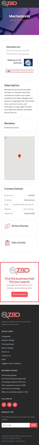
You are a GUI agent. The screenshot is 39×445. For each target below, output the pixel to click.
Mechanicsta (13, 46)
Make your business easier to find (15, 392)
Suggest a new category (11, 363)
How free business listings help (14, 378)
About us (5, 352)
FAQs (4, 359)
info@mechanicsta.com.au (23, 204)
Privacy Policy (20, 441)
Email (6, 204)
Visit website (28, 209)
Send (33, 425)
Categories (6, 336)
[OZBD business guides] (9, 404)
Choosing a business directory (14, 382)
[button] (19, 156)
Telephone (8, 213)
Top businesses (8, 344)
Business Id (8, 195)
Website (7, 209)
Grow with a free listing (11, 388)
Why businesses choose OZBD (14, 385)
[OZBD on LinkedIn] (15, 404)
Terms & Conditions (8, 441)
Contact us (6, 355)
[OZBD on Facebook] (4, 404)
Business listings (8, 340)
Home (14, 20)
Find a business (19, 294)
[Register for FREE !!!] (19, 71)
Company (8, 200)
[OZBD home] (9, 3)
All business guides (9, 375)
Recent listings (7, 348)
